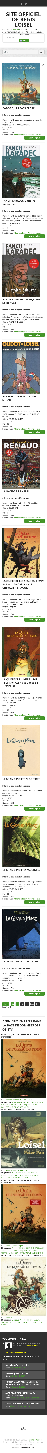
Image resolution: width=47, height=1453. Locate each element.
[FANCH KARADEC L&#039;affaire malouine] (21, 171)
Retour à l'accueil (35, 1440)
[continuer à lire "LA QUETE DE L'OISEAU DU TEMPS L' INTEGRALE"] (23, 1286)
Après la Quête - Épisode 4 (17, 1373)
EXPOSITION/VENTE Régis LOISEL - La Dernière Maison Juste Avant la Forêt (22, 1383)
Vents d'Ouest (13, 1175)
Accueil (16, 30)
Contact (29, 1346)
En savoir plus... (34, 138)
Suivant (32, 1004)
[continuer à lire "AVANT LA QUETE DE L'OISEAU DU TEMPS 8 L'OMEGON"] (23, 1068)
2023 (11, 1322)
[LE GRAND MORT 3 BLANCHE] (21, 934)
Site (36, 1346)
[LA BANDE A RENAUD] (21, 463)
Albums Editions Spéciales (16, 1170)
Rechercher (24, 35)
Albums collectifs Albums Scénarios (28, 134)
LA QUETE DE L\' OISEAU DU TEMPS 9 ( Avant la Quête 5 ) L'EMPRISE (20, 683)
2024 (14, 1102)
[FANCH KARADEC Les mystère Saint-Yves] (21, 270)
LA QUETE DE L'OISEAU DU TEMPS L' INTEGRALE (22, 1255)
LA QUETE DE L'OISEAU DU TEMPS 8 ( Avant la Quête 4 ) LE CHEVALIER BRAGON (23, 584)
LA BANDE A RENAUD (15, 491)
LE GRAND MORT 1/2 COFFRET (21, 779)
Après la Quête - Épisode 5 (17, 1365)
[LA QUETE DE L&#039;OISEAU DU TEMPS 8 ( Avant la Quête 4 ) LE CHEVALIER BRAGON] (21, 553)
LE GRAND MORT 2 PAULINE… (21, 870)
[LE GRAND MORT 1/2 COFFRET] (21, 750)
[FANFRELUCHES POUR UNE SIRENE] (21, 368)
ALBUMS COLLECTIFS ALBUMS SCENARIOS (19, 1106)
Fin (37, 1004)
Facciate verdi (28, 1447)
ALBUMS (29, 1320)
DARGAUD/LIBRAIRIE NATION (31, 1253)
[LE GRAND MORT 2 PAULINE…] (21, 841)
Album (14, 1173)
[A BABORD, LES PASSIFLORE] (21, 84)
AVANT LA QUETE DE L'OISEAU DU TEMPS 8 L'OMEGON (20, 1394)
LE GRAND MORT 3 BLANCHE (20, 961)
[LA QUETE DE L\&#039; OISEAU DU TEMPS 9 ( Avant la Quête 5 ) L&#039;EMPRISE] (21, 651)
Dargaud (26, 1105)
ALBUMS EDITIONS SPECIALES (31, 1173)
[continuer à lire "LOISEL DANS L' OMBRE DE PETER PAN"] (23, 1140)
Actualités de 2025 (17, 1367)
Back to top (23, 1429)
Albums (9, 1317)
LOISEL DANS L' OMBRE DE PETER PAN (17, 1109)
